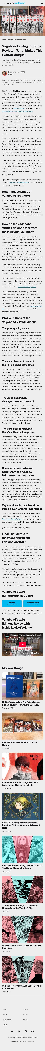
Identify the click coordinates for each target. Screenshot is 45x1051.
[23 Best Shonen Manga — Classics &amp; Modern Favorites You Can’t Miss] (22, 889)
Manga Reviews (20, 39)
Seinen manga (19, 108)
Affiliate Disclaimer (32, 1037)
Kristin (12, 74)
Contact (25, 1019)
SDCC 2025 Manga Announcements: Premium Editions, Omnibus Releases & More (21, 825)
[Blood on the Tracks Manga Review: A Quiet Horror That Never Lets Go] (22, 766)
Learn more (10, 84)
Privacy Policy (11, 1037)
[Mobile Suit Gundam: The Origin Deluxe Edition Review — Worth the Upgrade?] (22, 686)
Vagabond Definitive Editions (19, 182)
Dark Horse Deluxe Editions (12, 519)
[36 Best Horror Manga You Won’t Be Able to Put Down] (22, 969)
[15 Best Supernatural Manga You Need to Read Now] (22, 929)
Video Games (7, 1019)
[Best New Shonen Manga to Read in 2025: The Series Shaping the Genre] (22, 849)
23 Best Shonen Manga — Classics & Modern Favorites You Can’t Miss (19, 906)
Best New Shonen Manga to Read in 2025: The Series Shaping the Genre (22, 866)
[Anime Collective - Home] (16, 3)
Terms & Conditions (21, 1037)
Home (4, 39)
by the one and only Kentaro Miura (17, 111)
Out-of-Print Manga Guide (27, 287)
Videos (25, 1009)
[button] (3, 2)
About (25, 1014)
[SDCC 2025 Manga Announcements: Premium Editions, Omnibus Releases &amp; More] (22, 806)
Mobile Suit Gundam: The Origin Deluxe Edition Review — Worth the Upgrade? (21, 703)
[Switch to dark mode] (41, 2)
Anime (4, 1009)
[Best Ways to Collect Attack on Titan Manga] (22, 726)
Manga (10, 39)
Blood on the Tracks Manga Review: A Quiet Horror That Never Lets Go (20, 783)
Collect (5, 1024)
